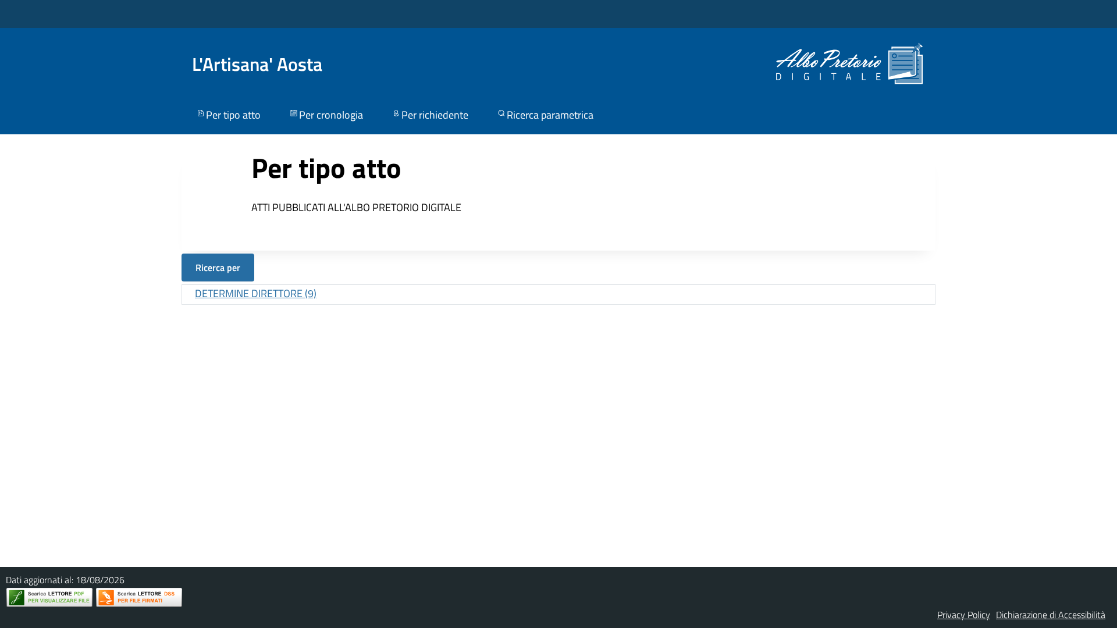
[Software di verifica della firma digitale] (139, 597)
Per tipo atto (233, 115)
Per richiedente (434, 115)
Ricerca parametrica (550, 115)
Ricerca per (217, 267)
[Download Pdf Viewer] (49, 597)
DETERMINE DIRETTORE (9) (255, 293)
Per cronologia (331, 115)
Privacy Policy (963, 615)
